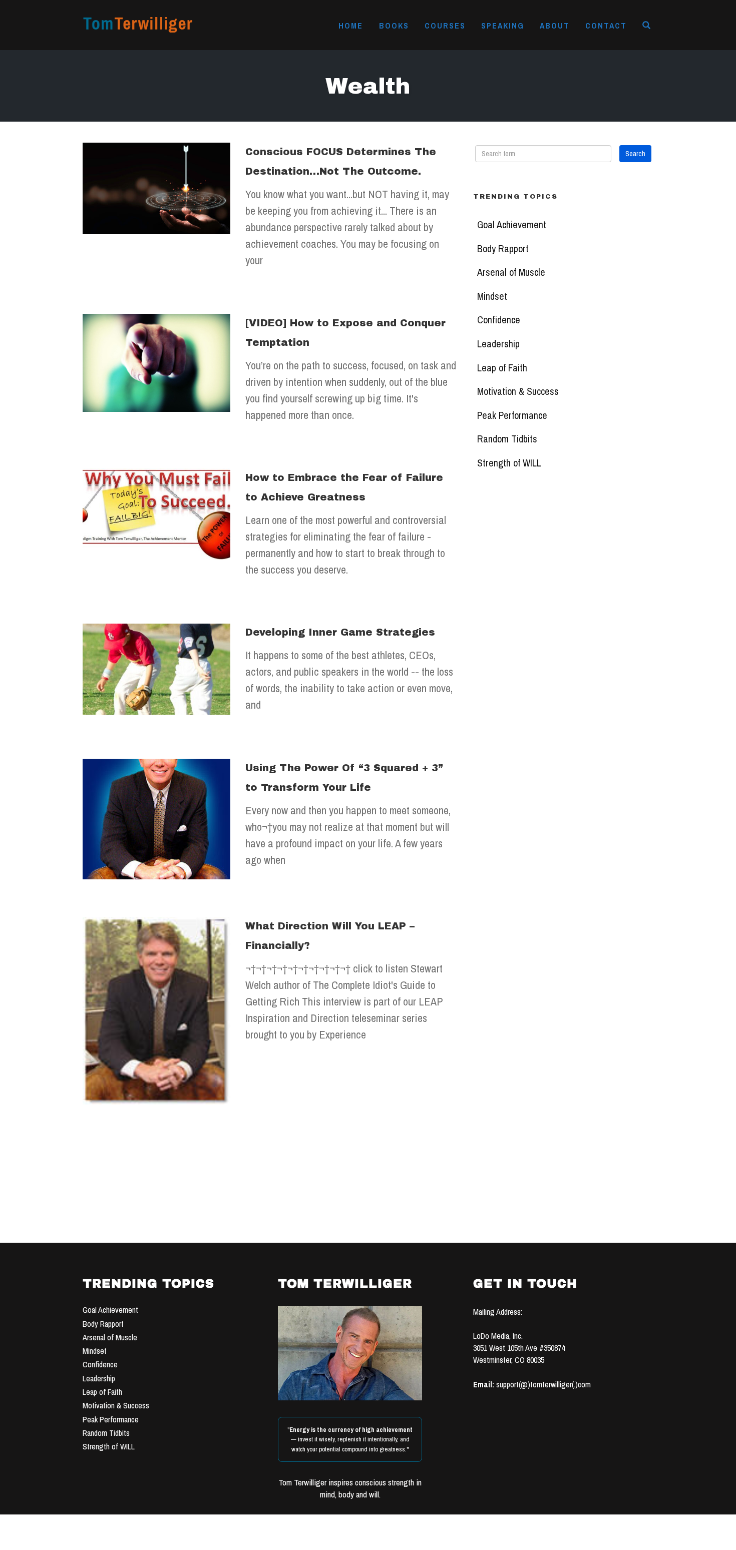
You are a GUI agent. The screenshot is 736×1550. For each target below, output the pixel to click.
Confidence (498, 319)
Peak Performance (512, 415)
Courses (445, 25)
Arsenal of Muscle (511, 272)
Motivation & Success (518, 391)
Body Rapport (503, 248)
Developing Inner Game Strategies (340, 632)
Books (394, 25)
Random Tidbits (507, 438)
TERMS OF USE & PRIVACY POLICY (444, 1538)
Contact (606, 25)
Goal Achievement (511, 224)
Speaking (502, 25)
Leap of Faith (502, 367)
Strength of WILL (509, 462)
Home (350, 25)
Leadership (498, 343)
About (555, 25)
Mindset (492, 296)
